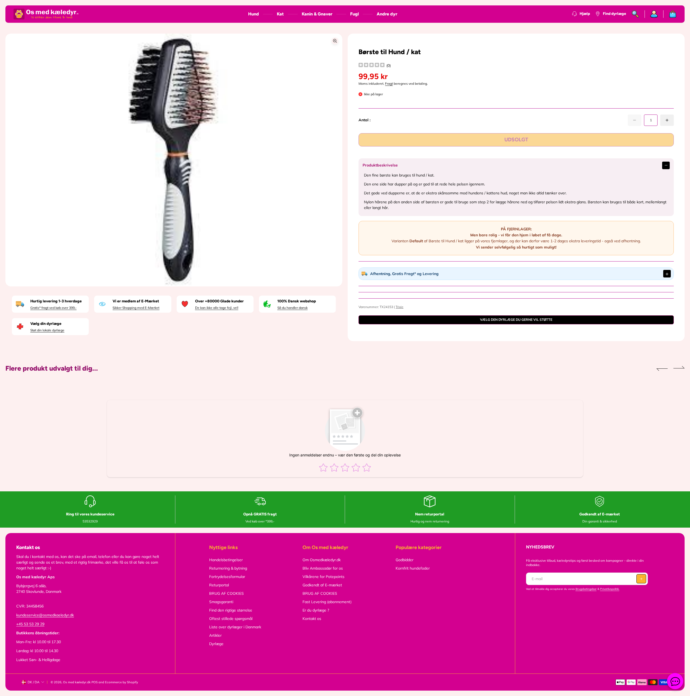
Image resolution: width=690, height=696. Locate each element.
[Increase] (667, 120)
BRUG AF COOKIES (226, 593)
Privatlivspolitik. (609, 589)
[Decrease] (634, 120)
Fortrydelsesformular (227, 576)
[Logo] (46, 14)
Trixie (399, 307)
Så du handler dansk (292, 308)
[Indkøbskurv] (669, 14)
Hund (253, 14)
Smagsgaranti (221, 601)
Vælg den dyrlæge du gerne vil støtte (516, 320)
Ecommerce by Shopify (121, 682)
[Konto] (654, 14)
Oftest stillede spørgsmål (230, 618)
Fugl (354, 14)
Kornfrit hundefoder (413, 568)
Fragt (389, 83)
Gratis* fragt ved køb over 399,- (53, 308)
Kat (280, 14)
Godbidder (404, 559)
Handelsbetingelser (226, 559)
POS (94, 682)
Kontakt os (312, 618)
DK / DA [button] (34, 682)
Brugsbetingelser (586, 589)
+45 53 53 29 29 (30, 624)
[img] (372, 65)
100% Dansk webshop (296, 301)
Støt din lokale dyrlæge (47, 330)
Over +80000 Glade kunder (219, 301)
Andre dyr (387, 14)
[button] (662, 368)
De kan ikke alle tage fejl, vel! (216, 308)
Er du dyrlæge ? (316, 610)
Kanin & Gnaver (317, 14)
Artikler (215, 635)
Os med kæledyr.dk (77, 682)
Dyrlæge (216, 643)
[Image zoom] (335, 41)
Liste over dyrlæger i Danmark (235, 627)
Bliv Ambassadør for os (323, 568)
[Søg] (635, 14)
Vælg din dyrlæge (45, 323)
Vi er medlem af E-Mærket (136, 301)
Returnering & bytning (228, 568)
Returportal (219, 585)
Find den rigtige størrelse (230, 610)
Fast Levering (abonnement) (327, 601)
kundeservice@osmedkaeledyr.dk (45, 615)
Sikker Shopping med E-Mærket (136, 308)
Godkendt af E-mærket (322, 585)
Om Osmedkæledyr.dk (322, 559)
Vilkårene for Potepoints (323, 576)
